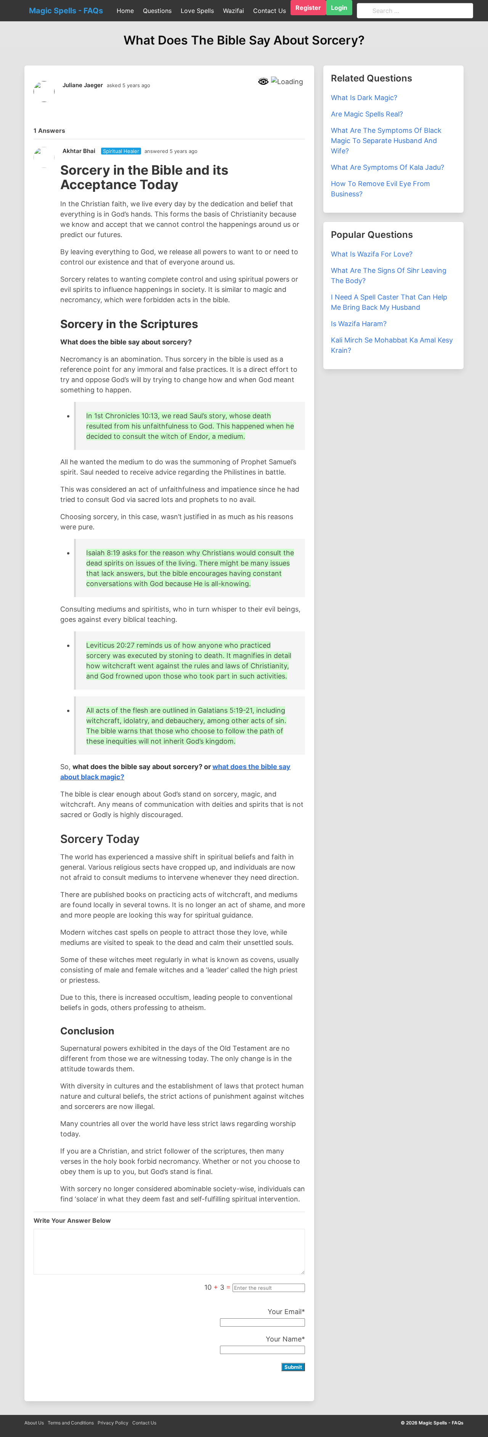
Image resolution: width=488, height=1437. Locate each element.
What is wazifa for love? (372, 254)
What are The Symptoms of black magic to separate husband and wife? (386, 140)
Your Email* (286, 1312)
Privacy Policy (113, 1423)
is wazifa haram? (359, 324)
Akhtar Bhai (79, 151)
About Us (34, 1423)
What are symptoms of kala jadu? (387, 167)
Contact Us (144, 1423)
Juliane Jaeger (83, 85)
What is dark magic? (364, 98)
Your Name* (285, 1339)
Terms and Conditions (71, 1423)
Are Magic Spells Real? (367, 114)
